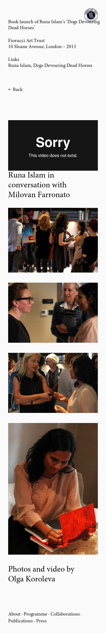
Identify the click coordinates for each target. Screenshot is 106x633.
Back (18, 89)
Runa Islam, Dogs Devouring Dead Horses (50, 65)
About (14, 614)
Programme (35, 614)
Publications (20, 621)
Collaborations (65, 614)
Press (41, 621)
